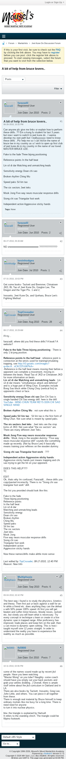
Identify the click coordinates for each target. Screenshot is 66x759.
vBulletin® (47, 753)
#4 (61, 330)
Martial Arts (23, 43)
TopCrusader (26, 312)
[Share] (60, 113)
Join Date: (23, 112)
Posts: (44, 112)
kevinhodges (26, 260)
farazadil (23, 102)
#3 (61, 279)
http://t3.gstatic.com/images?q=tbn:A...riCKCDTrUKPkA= (26, 365)
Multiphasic (25, 576)
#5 (61, 595)
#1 (61, 121)
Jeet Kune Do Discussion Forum (46, 43)
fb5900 (22, 647)
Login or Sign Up (53, 2)
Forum (11, 43)
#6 (61, 666)
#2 (61, 241)
